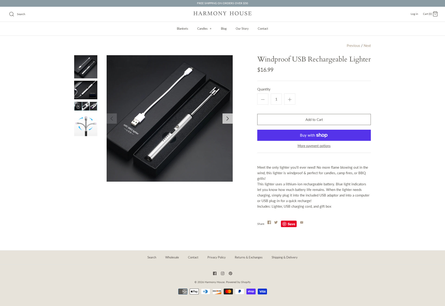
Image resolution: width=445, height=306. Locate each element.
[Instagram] (222, 273)
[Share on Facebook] (269, 222)
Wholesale (172, 257)
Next (367, 45)
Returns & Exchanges (249, 257)
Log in (414, 14)
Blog (224, 28)
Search (151, 257)
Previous (353, 45)
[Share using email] (301, 222)
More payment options (314, 146)
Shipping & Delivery (285, 257)
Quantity (263, 89)
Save (291, 224)
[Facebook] (214, 273)
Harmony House (215, 282)
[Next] (227, 118)
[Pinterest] (230, 273)
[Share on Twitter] (276, 222)
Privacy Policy (216, 257)
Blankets (182, 28)
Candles (204, 28)
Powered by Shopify (238, 282)
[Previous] (112, 118)
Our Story (242, 28)
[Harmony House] (222, 14)
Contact (263, 28)
